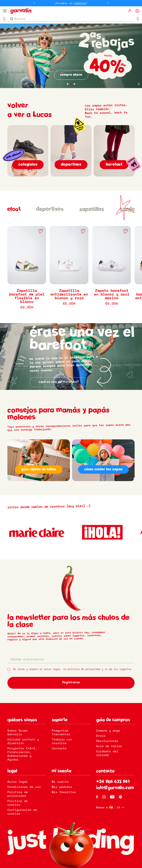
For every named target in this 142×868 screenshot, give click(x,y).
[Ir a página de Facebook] (97, 796)
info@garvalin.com (115, 788)
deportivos (71, 164)
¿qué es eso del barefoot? (58, 382)
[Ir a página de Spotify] (120, 796)
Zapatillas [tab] (91, 209)
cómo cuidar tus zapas (103, 469)
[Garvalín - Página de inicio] (67, 10)
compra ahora (71, 74)
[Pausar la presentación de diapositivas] (139, 84)
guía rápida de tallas (38, 469)
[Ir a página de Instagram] (104, 796)
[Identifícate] (130, 11)
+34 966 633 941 (113, 782)
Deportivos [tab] (50, 209)
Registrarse (71, 682)
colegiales (28, 164)
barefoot (114, 164)
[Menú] (5, 10)
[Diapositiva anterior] (34, 3)
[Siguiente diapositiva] (108, 3)
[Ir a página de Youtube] (112, 796)
